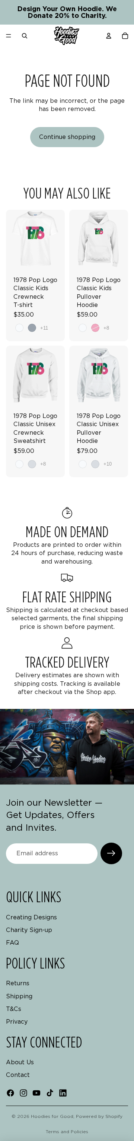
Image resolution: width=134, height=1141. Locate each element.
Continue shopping (67, 136)
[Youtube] (36, 1092)
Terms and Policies (67, 1131)
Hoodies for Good (52, 1116)
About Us (20, 1062)
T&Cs (13, 1008)
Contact (18, 1075)
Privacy (17, 1022)
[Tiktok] (49, 1092)
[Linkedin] (62, 1092)
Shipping (19, 996)
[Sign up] (111, 853)
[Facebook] (10, 1092)
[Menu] (8, 35)
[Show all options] (44, 328)
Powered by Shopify (99, 1116)
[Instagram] (23, 1092)
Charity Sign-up (29, 930)
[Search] (24, 36)
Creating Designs (31, 917)
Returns (17, 983)
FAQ (12, 943)
